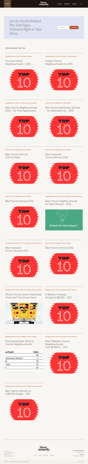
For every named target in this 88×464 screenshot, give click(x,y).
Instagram (82, 456)
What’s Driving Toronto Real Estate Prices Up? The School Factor (23, 296)
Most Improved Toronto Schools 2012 (57, 156)
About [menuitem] (52, 455)
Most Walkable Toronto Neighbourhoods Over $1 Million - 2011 (57, 344)
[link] (44, 3)
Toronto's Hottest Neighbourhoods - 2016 (18, 62)
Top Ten (18, 56)
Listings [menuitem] (45, 455)
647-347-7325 (7, 454)
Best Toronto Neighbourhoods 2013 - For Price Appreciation (21, 109)
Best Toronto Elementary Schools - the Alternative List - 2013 (62, 109)
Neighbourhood (10, 56)
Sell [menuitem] (40, 455)
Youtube (78, 452)
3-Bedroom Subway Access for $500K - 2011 (58, 296)
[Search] (81, 4)
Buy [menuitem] (35, 455)
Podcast (82, 452)
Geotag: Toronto (26, 56)
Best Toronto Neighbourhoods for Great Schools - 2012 (61, 202)
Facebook (76, 456)
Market (74, 56)
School (47, 103)
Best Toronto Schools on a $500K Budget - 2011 (18, 392)
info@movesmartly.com (9, 456)
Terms (79, 461)
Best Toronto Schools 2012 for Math (16, 156)
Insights (7, 3)
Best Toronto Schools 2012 (19, 200)
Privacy (82, 461)
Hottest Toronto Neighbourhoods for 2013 (58, 62)
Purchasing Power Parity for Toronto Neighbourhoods (19, 343)
